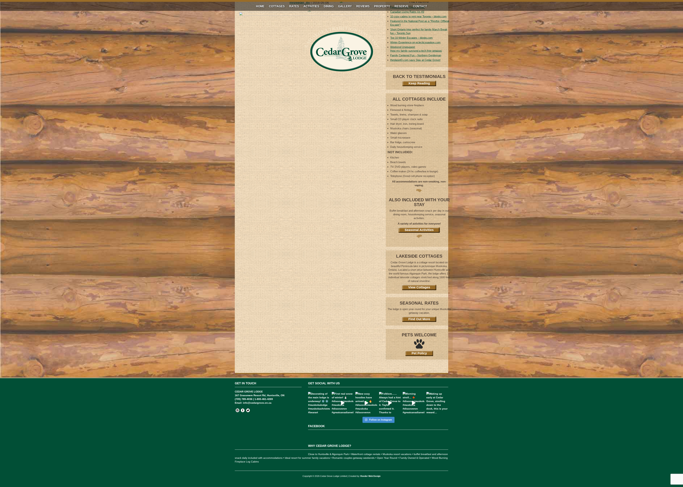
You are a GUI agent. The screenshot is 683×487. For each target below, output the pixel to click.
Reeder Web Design (370, 476)
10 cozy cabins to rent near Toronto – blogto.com (418, 16)
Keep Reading (419, 83)
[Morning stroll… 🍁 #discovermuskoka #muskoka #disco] (414, 403)
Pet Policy (419, 353)
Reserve (402, 6)
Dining (329, 6)
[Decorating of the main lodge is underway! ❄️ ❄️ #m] (319, 403)
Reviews (363, 6)
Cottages (277, 6)
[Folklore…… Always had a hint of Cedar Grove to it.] (390, 403)
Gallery (345, 6)
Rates (294, 6)
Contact (420, 6)
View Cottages (419, 287)
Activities (311, 6)
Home (260, 6)
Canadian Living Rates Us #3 (407, 11)
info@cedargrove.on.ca (257, 402)
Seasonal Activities (419, 230)
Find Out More (419, 319)
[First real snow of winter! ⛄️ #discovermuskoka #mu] (343, 403)
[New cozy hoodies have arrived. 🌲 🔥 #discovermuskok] (366, 403)
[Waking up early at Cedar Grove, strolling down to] (437, 403)
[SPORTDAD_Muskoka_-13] (309, 14)
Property (382, 6)
